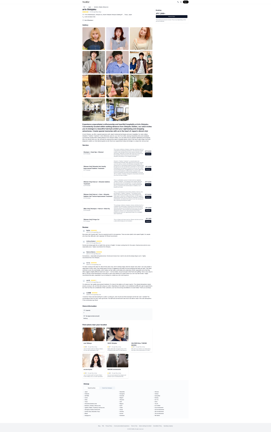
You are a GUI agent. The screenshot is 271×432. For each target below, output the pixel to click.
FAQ (103, 425)
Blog (99, 425)
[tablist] (99, 388)
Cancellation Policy (157, 425)
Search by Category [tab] (107, 388)
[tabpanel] (135, 403)
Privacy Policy (109, 425)
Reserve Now (171, 16)
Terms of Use (134, 425)
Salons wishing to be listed (145, 425)
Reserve (148, 154)
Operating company (168, 425)
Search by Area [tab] (91, 388)
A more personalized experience (121, 425)
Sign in (185, 2)
